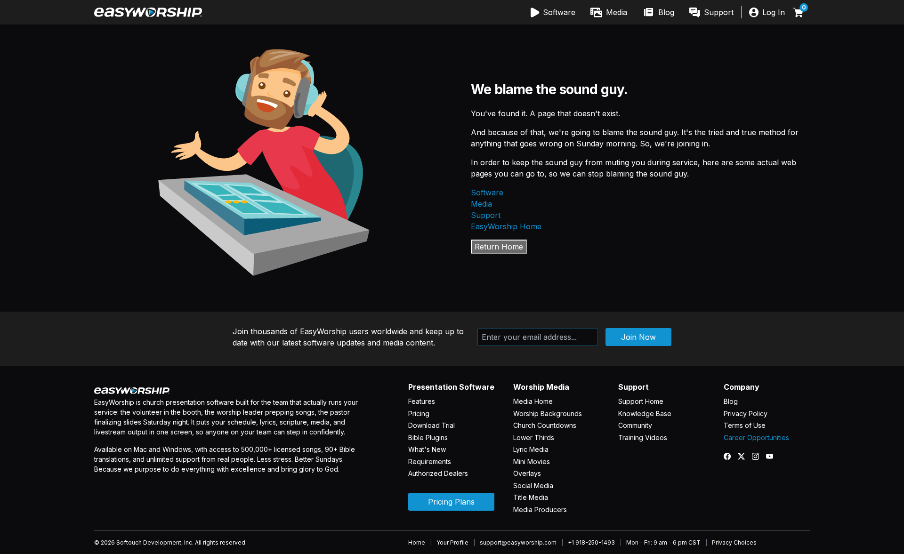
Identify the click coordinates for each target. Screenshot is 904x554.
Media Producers (540, 510)
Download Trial (431, 425)
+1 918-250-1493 (591, 542)
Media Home (533, 401)
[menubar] (632, 12)
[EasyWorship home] (148, 12)
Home (416, 542)
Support (485, 215)
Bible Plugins (428, 438)
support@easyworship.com (518, 542)
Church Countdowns (544, 425)
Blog (731, 401)
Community (635, 425)
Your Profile (452, 542)
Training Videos (642, 438)
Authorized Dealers (438, 473)
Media (481, 204)
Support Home (640, 401)
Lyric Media (531, 449)
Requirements (429, 462)
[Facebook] (731, 456)
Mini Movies (531, 462)
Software (487, 192)
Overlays (527, 473)
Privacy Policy (745, 413)
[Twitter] (745, 456)
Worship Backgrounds (547, 413)
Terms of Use (745, 425)
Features (421, 401)
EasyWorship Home (506, 226)
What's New (427, 449)
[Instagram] (759, 456)
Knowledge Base (644, 413)
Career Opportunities (756, 438)
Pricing (418, 413)
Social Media (533, 486)
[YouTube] (773, 456)
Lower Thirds (533, 438)
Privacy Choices (734, 542)
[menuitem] (553, 12)
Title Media (530, 497)
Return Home (499, 246)
